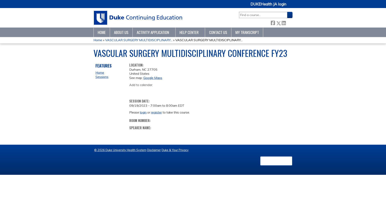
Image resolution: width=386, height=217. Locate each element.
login (143, 112)
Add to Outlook (161, 91)
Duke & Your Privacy (175, 150)
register (156, 112)
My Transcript (247, 32)
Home (102, 32)
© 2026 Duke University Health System (120, 150)
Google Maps (152, 78)
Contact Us (218, 32)
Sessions (101, 77)
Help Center (189, 32)
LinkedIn (284, 22)
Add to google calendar (133, 91)
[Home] (138, 18)
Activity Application (153, 32)
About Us (121, 32)
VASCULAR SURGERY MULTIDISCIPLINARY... (138, 40)
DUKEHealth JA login (268, 4)
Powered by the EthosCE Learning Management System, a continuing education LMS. (276, 161)
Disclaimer (154, 150)
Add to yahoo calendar (142, 91)
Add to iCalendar (151, 91)
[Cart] (291, 6)
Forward (289, 22)
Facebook (273, 22)
